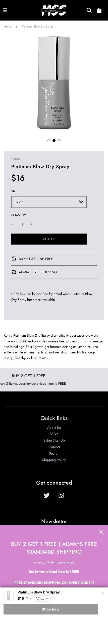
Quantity (18, 215)
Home (8, 26)
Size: (29, 598)
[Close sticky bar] (102, 592)
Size (14, 191)
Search (54, 453)
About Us (54, 427)
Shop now (51, 609)
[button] (48, 140)
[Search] (89, 10)
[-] (12, 224)
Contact (54, 446)
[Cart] (99, 10)
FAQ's (54, 433)
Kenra (15, 158)
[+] (31, 224)
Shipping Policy (54, 459)
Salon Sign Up (54, 440)
